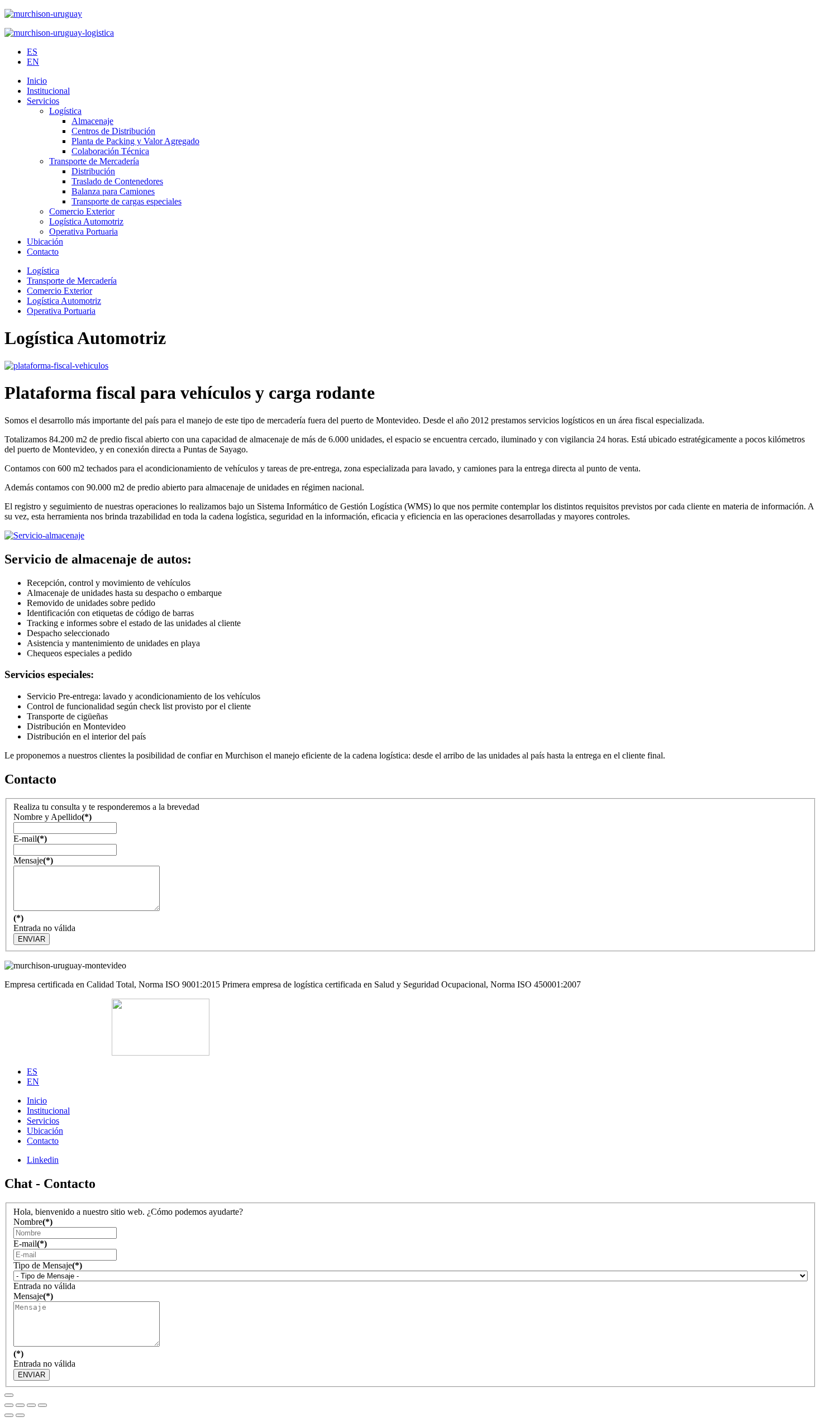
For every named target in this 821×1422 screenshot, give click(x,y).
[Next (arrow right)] (20, 1415)
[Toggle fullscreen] (31, 1405)
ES (32, 51)
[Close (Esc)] (8, 1405)
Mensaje (33, 860)
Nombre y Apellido (52, 817)
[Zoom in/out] (42, 1405)
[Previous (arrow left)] (8, 1415)
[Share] (20, 1405)
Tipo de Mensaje (47, 1265)
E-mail (30, 838)
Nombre (32, 1222)
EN (33, 61)
